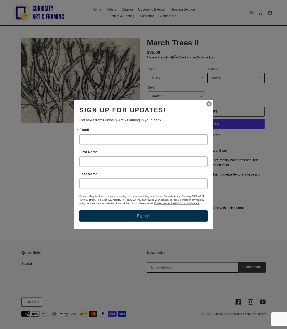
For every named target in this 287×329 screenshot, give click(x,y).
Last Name (88, 174)
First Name (88, 152)
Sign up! (143, 216)
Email (84, 130)
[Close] (209, 104)
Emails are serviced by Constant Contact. (177, 203)
